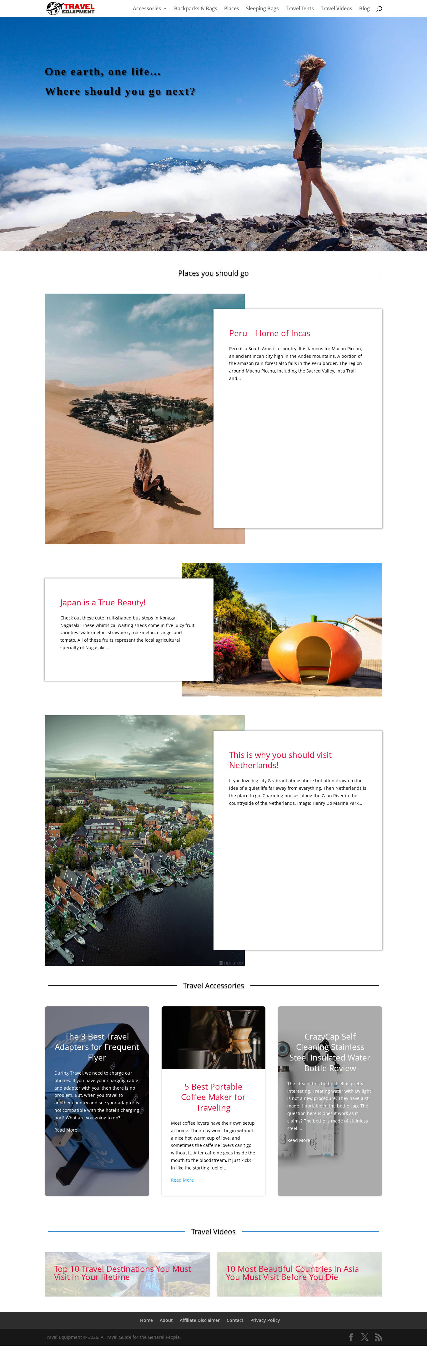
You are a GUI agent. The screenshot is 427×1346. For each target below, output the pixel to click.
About (166, 1320)
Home (146, 1320)
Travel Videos (336, 9)
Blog (364, 9)
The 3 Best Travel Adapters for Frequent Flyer (97, 1084)
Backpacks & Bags (195, 9)
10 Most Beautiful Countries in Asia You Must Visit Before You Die (299, 1274)
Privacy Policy (265, 1320)
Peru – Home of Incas (269, 333)
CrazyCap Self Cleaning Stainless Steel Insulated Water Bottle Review (330, 1089)
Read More (65, 1130)
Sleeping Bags (262, 9)
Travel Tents (300, 9)
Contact (235, 1320)
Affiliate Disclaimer (200, 1320)
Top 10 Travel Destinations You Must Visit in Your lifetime (127, 1274)
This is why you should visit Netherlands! (280, 760)
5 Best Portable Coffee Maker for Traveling (214, 1101)
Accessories (147, 9)
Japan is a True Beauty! (103, 602)
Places (231, 9)
